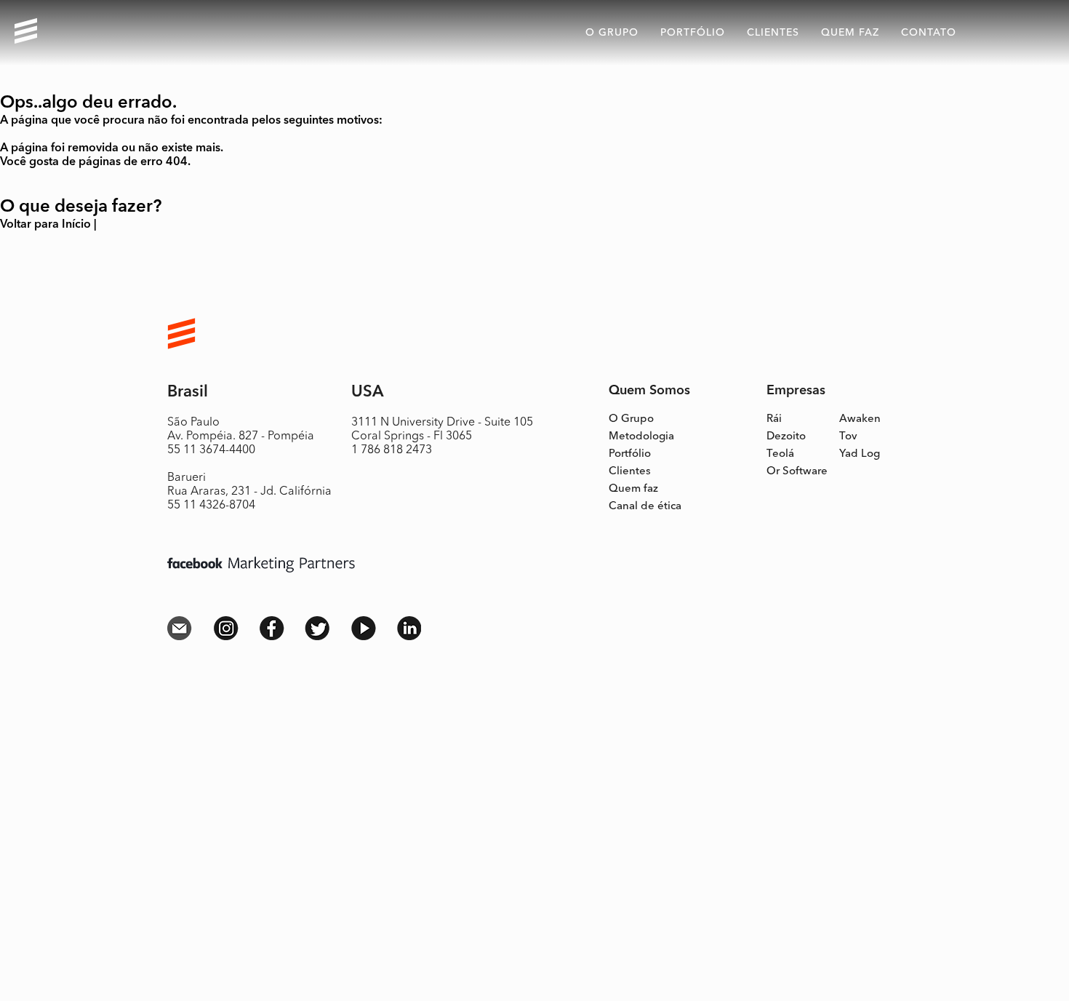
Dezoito (786, 436)
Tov (848, 436)
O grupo (611, 33)
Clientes (773, 33)
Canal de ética (645, 506)
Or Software (797, 471)
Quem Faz (850, 33)
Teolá (780, 454)
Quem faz (633, 489)
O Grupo (631, 419)
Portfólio (692, 33)
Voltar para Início (45, 225)
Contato (928, 33)
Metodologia (641, 436)
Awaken (860, 419)
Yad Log (859, 454)
